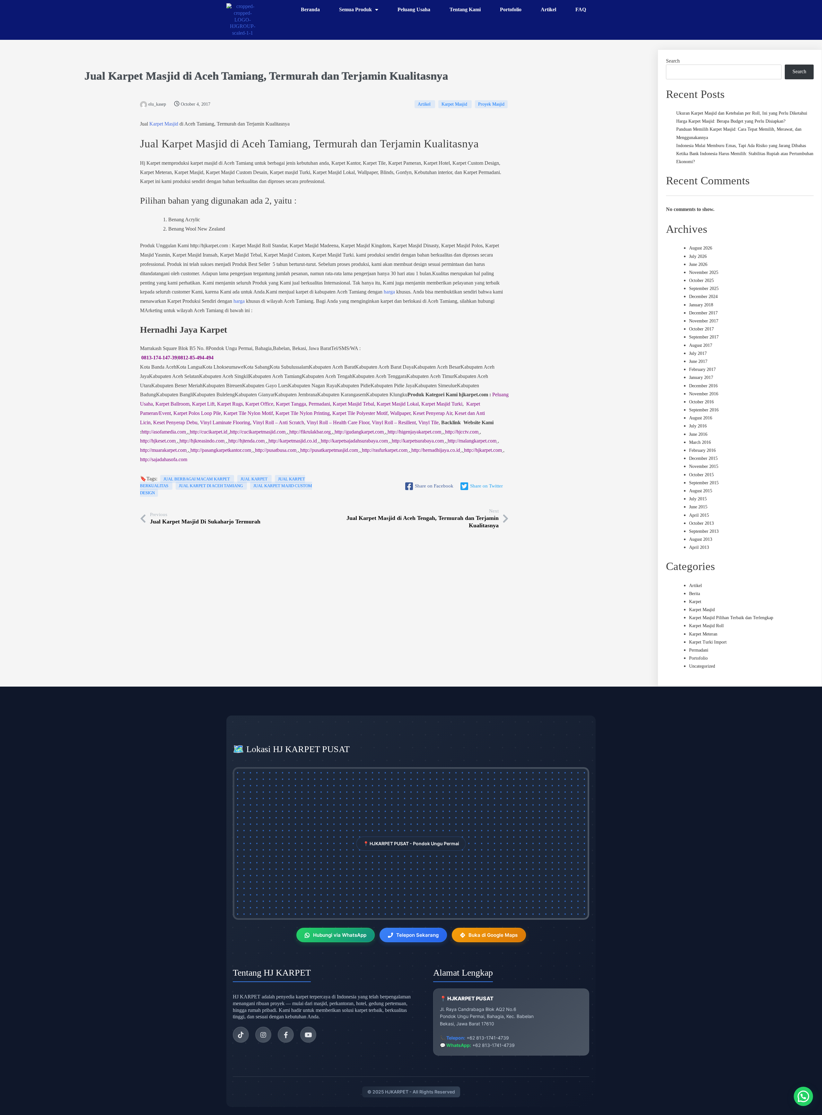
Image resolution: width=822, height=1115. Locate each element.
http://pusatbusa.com (275, 450)
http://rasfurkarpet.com (384, 450)
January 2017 (701, 377)
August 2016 (700, 418)
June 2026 (698, 264)
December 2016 (703, 385)
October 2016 (701, 401)
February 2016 (702, 450)
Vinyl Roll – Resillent (394, 422)
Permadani (319, 404)
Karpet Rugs (230, 404)
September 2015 (704, 482)
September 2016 (704, 410)
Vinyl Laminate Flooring (225, 422)
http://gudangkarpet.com (359, 432)
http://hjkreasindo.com (201, 440)
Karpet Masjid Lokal (398, 404)
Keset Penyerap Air (432, 413)
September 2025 (704, 288)
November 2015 (703, 466)
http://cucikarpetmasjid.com (257, 432)
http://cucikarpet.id (208, 432)
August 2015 (700, 490)
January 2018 (701, 305)
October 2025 (701, 280)
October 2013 (701, 523)
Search (673, 61)
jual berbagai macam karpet (197, 479)
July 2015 (698, 498)
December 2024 (703, 296)
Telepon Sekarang (417, 935)
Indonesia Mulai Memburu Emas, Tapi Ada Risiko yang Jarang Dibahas (741, 145)
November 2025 (703, 272)
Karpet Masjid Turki (441, 404)
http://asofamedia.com (164, 432)
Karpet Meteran (703, 634)
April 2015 (699, 515)
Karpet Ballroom (172, 404)
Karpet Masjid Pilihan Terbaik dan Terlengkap (731, 617)
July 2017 (698, 353)
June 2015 (698, 507)
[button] (803, 1096)
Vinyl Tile (428, 422)
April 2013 (699, 547)
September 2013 (704, 531)
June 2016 (698, 434)
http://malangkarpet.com (472, 440)
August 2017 (700, 345)
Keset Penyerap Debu (175, 422)
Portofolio (698, 658)
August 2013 (700, 539)
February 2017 (702, 369)
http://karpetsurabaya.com (418, 440)
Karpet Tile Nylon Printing (302, 413)
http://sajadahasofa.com (163, 459)
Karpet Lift (203, 404)
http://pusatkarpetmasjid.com (329, 450)
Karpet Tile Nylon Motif (248, 413)
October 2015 (701, 474)
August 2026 (700, 248)
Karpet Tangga (291, 404)
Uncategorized (702, 666)
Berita (694, 593)
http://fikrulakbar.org (310, 432)
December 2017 (703, 313)
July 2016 (698, 426)
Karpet (695, 601)
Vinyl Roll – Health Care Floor (338, 422)
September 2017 (704, 337)
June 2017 (698, 361)
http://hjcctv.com (461, 432)
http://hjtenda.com (246, 440)
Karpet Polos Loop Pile (197, 413)
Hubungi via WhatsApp (339, 935)
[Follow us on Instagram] (263, 1035)
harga (389, 291)
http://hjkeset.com (158, 440)
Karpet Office (259, 404)
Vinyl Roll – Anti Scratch (278, 422)
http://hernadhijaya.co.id (435, 450)
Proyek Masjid (491, 104)
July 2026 (698, 256)
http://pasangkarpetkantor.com (220, 450)
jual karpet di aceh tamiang (211, 485)
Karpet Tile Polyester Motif (360, 413)
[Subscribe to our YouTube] (308, 1035)
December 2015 (703, 458)
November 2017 (703, 321)
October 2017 (701, 329)
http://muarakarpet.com (163, 450)
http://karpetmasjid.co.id (292, 440)
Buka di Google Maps (493, 935)
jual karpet (254, 479)
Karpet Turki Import (708, 642)
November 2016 (703, 393)
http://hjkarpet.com (483, 450)
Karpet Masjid (144, 76)
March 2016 (700, 442)
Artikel (425, 104)
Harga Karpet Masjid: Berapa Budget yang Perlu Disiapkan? (730, 121)
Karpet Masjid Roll (706, 625)
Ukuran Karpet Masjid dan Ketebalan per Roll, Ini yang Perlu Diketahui (741, 113)
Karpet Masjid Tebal (353, 404)
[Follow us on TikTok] (241, 1035)
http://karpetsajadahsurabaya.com (354, 440)
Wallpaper (400, 413)
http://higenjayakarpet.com (414, 432)
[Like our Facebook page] (286, 1035)
